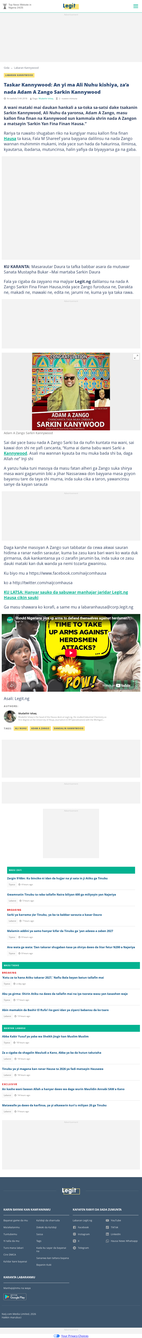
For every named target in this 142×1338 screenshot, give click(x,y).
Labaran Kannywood (26, 67)
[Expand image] (136, 357)
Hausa (10, 138)
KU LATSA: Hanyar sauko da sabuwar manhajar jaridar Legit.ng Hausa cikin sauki (66, 594)
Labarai (12, 900)
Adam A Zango (40, 728)
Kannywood (15, 453)
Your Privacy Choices (74, 1336)
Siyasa (12, 884)
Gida (6, 67)
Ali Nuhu (21, 728)
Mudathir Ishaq (46, 98)
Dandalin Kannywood (68, 728)
